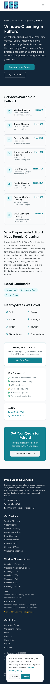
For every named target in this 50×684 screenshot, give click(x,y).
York (11, 312)
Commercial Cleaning (13, 551)
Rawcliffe (35, 327)
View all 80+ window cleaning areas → (19, 612)
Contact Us (9, 640)
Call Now (17, 75)
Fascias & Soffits (11, 543)
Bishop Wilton (9, 607)
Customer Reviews (12, 629)
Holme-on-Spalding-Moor (27, 607)
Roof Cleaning (10, 536)
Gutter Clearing (10, 525)
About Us (8, 636)
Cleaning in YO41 (11, 571)
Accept (25, 677)
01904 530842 (17, 415)
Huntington (36, 319)
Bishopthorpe (15, 334)
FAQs (6, 632)
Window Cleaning (12, 521)
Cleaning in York (11, 579)
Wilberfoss (23, 605)
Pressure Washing (12, 528)
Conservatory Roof (12, 532)
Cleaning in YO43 (11, 583)
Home (6, 20)
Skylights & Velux (11, 547)
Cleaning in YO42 (11, 575)
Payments (8, 647)
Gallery (7, 644)
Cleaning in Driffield (12, 586)
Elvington (32, 605)
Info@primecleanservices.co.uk (21, 508)
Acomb (34, 312)
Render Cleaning (11, 540)
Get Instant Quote (23, 453)
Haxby (12, 319)
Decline (14, 677)
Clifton (12, 327)
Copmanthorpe (38, 334)
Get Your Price (23, 360)
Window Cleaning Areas (22, 20)
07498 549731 (17, 412)
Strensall (20, 597)
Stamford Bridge (10, 605)
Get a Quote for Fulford (19, 67)
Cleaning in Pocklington (14, 564)
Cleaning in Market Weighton (17, 568)
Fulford (31, 595)
